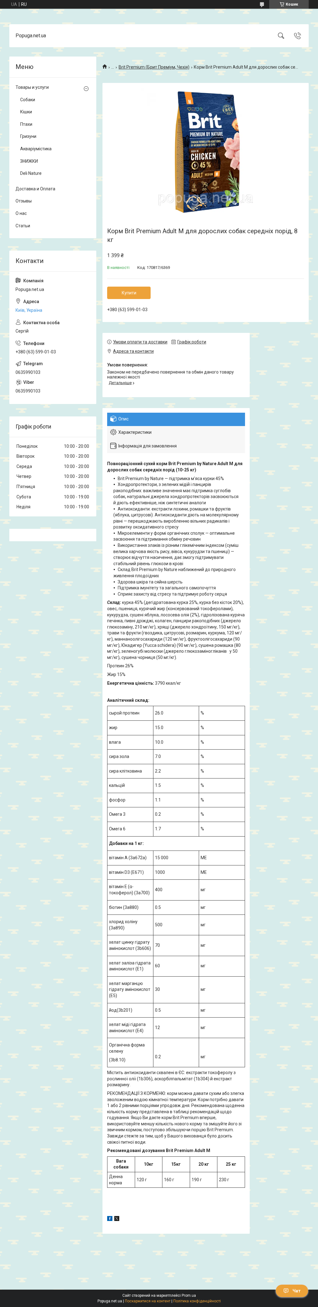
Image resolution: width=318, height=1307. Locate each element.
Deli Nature (31, 173)
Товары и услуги (32, 87)
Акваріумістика (36, 148)
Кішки (26, 111)
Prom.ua (189, 1295)
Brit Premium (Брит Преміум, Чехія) (154, 67)
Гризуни (28, 136)
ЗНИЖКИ (29, 161)
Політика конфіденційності (197, 1301)
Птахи (26, 124)
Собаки (27, 99)
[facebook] (109, 1219)
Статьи (23, 225)
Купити (129, 292)
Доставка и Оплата (35, 188)
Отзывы (24, 200)
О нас (21, 213)
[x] (116, 1219)
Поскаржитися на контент (147, 1301)
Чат (297, 1290)
